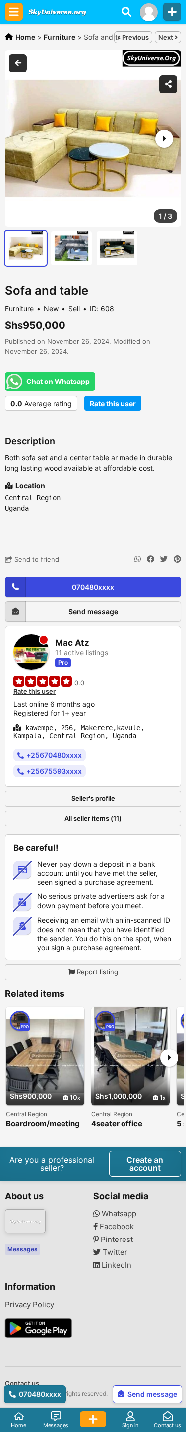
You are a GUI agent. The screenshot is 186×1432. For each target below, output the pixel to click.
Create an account (144, 1164)
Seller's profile (93, 798)
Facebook (116, 1226)
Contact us (22, 1383)
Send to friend (35, 559)
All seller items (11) (93, 818)
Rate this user (113, 403)
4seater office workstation (116, 1124)
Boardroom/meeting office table (43, 1124)
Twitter (114, 1252)
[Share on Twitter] (164, 559)
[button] (163, 139)
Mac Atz (72, 643)
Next (166, 37)
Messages (22, 1249)
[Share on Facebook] (150, 559)
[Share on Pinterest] (177, 559)
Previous (135, 37)
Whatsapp (118, 1213)
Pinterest (116, 1239)
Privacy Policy (29, 1304)
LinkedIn (115, 1265)
